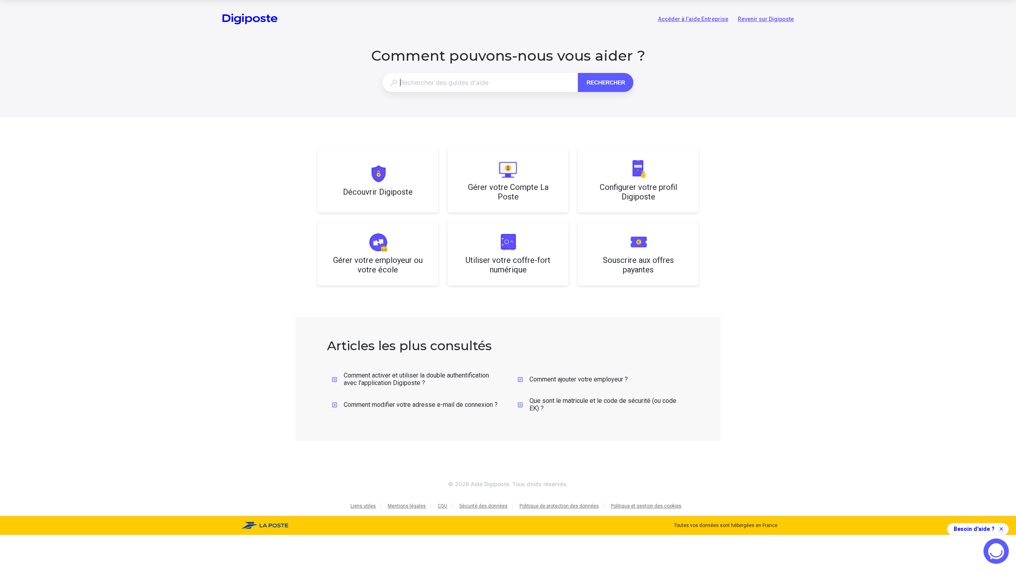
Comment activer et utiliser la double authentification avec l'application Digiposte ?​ (416, 379)
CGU (442, 506)
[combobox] (480, 82)
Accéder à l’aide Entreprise (693, 20)
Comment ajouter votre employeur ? (578, 379)
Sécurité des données (483, 506)
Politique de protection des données (559, 506)
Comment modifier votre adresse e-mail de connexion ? (421, 404)
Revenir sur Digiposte (766, 20)
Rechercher (606, 82)
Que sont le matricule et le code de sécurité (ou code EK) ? (602, 404)
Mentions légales (407, 506)
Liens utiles (363, 506)
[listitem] (378, 181)
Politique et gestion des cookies (646, 506)
